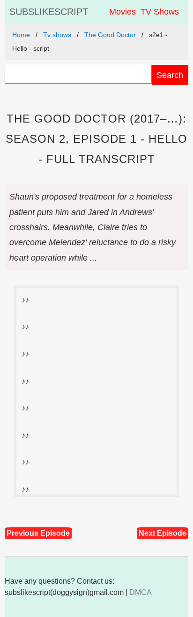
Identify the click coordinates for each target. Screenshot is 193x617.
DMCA (140, 592)
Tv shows (57, 35)
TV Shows (160, 11)
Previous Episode (38, 533)
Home (21, 35)
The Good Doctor (110, 35)
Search (169, 75)
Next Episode (162, 533)
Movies (122, 11)
